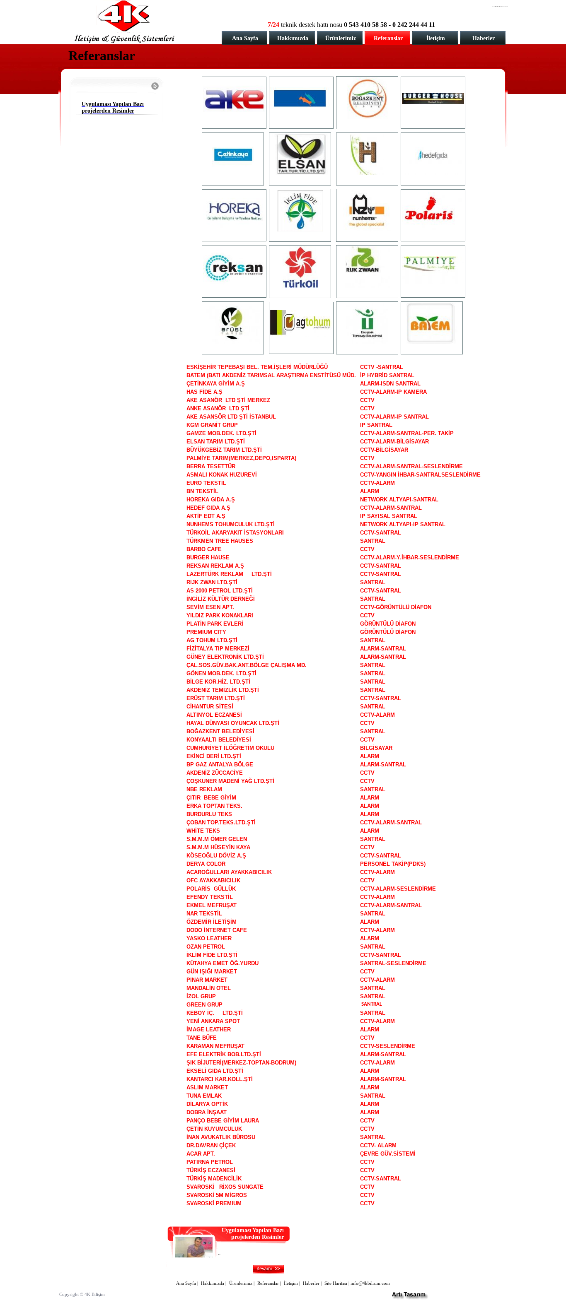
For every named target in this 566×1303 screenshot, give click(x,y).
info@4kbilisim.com (370, 1283)
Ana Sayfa (245, 38)
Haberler (483, 38)
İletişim (435, 38)
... (220, 1252)
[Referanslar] (234, 109)
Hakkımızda (292, 38)
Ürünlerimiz (340, 38)
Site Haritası (335, 1283)
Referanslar (388, 38)
